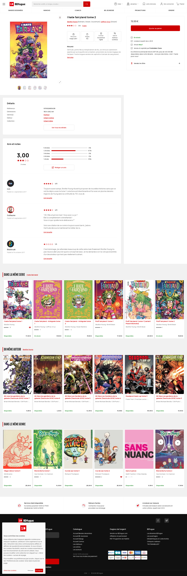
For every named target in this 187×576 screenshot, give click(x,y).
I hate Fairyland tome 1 (13, 321)
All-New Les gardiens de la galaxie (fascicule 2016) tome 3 (169, 397)
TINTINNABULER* (153, 544)
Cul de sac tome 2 (102, 471)
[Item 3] (35, 88)
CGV (85, 573)
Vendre (171, 10)
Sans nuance (131, 471)
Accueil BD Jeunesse (80, 536)
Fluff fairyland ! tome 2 (165, 321)
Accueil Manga (78, 539)
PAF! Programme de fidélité (119, 539)
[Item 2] (30, 88)
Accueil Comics (78, 541)
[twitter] (166, 520)
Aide (119, 4)
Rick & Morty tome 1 (42, 471)
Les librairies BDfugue (155, 533)
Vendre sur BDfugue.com (118, 533)
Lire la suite (48, 198)
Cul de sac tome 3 (72, 471)
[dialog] (23, 548)
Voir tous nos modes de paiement (85, 556)
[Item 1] (24, 88)
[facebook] (158, 520)
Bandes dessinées (15, 10)
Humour (47, 115)
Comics (78, 10)
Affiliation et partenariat (118, 536)
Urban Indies (48, 121)
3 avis (84, 26)
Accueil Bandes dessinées (82, 533)
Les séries (77, 547)
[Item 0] (19, 88)
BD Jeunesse (109, 10)
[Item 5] (45, 88)
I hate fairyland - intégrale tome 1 (47, 322)
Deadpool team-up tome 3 (136, 396)
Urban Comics (49, 118)
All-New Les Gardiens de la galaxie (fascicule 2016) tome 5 (77, 397)
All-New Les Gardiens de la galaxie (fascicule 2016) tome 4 (108, 397)
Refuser (30, 570)
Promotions (140, 10)
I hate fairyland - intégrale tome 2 (78, 322)
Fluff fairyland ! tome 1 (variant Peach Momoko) (138, 322)
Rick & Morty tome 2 (164, 471)
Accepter (39, 570)
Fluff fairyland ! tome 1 (104, 321)
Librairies (133, 4)
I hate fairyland (32, 275)
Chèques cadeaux (153, 541)
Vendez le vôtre (139, 63)
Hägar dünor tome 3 (12, 471)
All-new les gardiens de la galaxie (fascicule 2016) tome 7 (17, 397)
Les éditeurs (77, 544)
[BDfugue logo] (17, 4)
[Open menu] (4, 4)
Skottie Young (72, 22)
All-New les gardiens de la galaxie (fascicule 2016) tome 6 (47, 397)
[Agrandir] (60, 82)
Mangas (47, 10)
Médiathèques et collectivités (158, 539)
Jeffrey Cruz (105, 22)
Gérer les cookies (10, 570)
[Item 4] (40, 88)
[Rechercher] (86, 4)
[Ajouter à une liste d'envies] (60, 17)
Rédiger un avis (60, 167)
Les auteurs (77, 550)
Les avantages (152, 536)
